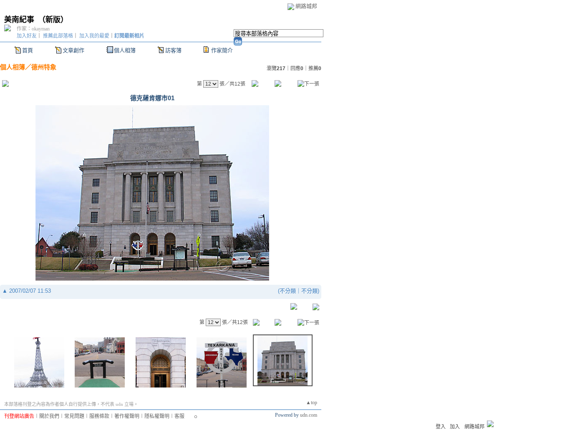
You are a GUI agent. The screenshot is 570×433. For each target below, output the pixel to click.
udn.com (308, 415)
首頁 (27, 50)
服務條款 (99, 416)
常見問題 (74, 416)
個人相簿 (125, 50)
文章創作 (73, 50)
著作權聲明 (126, 416)
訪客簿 (173, 50)
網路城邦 (306, 6)
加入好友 (27, 36)
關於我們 (49, 416)
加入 (455, 427)
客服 (179, 416)
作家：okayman (33, 29)
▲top (311, 402)
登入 (441, 427)
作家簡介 (222, 50)
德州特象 (43, 67)
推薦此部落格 (58, 36)
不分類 (288, 291)
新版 (53, 19)
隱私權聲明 (156, 416)
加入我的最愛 (94, 36)
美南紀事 (19, 19)
